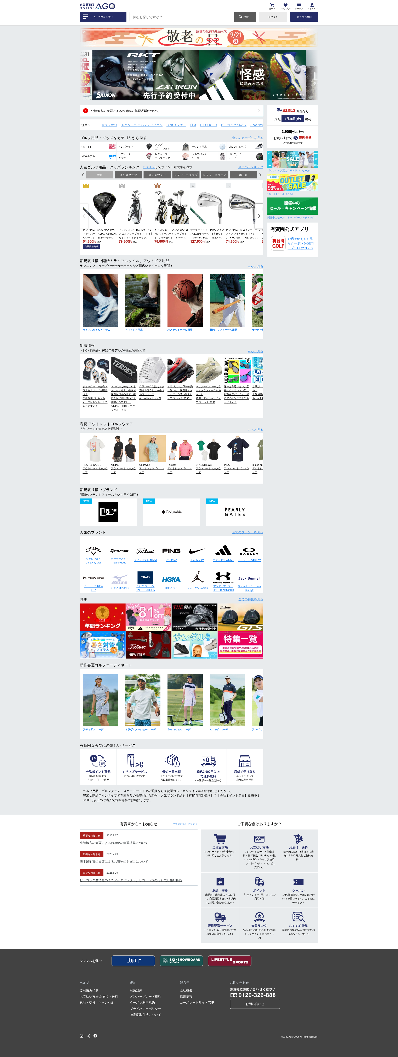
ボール (243, 175)
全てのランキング (250, 167)
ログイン (273, 16)
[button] (86, 75)
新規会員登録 (304, 16)
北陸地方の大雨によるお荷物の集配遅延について (125, 110)
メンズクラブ (128, 175)
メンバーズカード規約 (145, 996)
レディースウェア (214, 175)
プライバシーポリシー (145, 1008)
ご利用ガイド (89, 990)
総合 (100, 175)
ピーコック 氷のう (233, 125)
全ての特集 (250, 599)
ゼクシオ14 (109, 125)
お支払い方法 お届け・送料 (99, 996)
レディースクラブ (186, 175)
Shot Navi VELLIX (262, 125)
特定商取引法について (145, 1014)
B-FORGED (208, 125)
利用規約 (136, 990)
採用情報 (186, 996)
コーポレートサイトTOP (197, 1002)
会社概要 (186, 990)
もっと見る (255, 266)
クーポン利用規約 (142, 1002)
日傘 (193, 125)
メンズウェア (157, 175)
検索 (246, 16)
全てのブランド (247, 532)
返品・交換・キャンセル (97, 1002)
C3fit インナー (176, 125)
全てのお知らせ (185, 823)
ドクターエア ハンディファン (142, 125)
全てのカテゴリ (247, 137)
